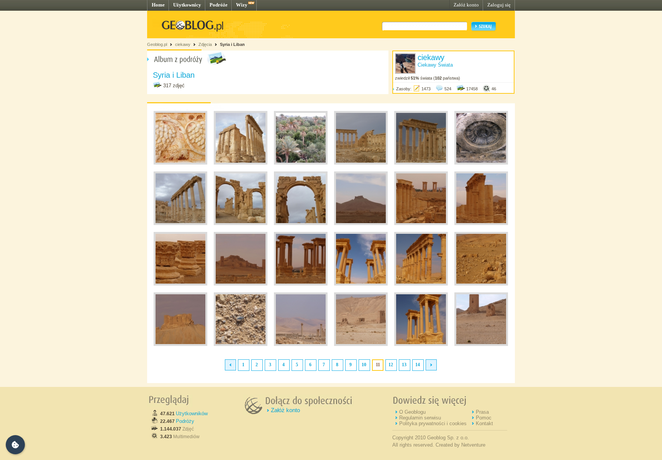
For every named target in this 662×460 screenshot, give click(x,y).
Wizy (241, 5)
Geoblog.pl (157, 44)
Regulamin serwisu (420, 418)
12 (390, 364)
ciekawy (182, 44)
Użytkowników (192, 413)
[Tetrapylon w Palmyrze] (301, 284)
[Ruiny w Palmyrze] (180, 163)
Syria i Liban (232, 44)
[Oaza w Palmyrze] (301, 163)
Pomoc (484, 418)
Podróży (185, 421)
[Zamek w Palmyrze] (361, 223)
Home (158, 5)
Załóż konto (466, 5)
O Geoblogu (412, 412)
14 (417, 364)
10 (364, 364)
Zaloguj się (499, 5)
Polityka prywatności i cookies (433, 423)
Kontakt (484, 423)
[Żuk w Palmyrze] (240, 344)
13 (404, 364)
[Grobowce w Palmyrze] (240, 284)
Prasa (482, 412)
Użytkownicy (187, 5)
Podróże (219, 5)
